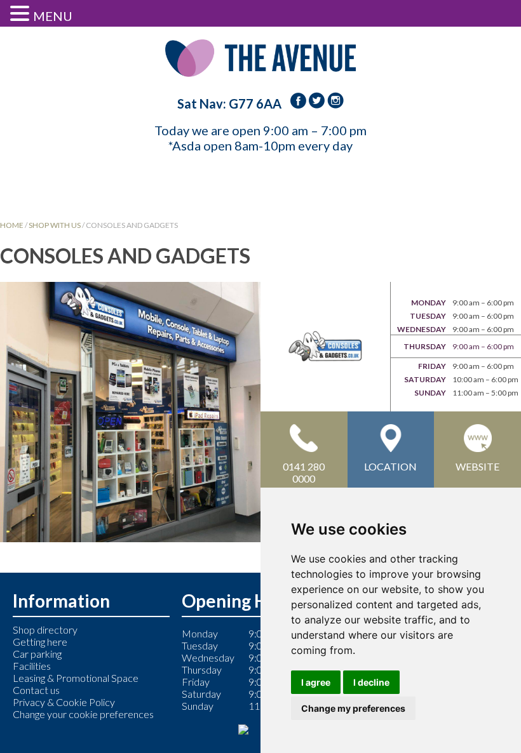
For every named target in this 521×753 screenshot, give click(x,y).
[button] (21, 13)
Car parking (37, 654)
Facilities (32, 666)
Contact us (36, 690)
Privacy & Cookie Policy (64, 702)
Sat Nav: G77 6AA (229, 103)
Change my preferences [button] (353, 708)
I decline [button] (371, 682)
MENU (52, 15)
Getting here (40, 642)
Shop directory (45, 629)
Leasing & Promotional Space (76, 678)
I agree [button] (315, 682)
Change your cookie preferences (83, 714)
